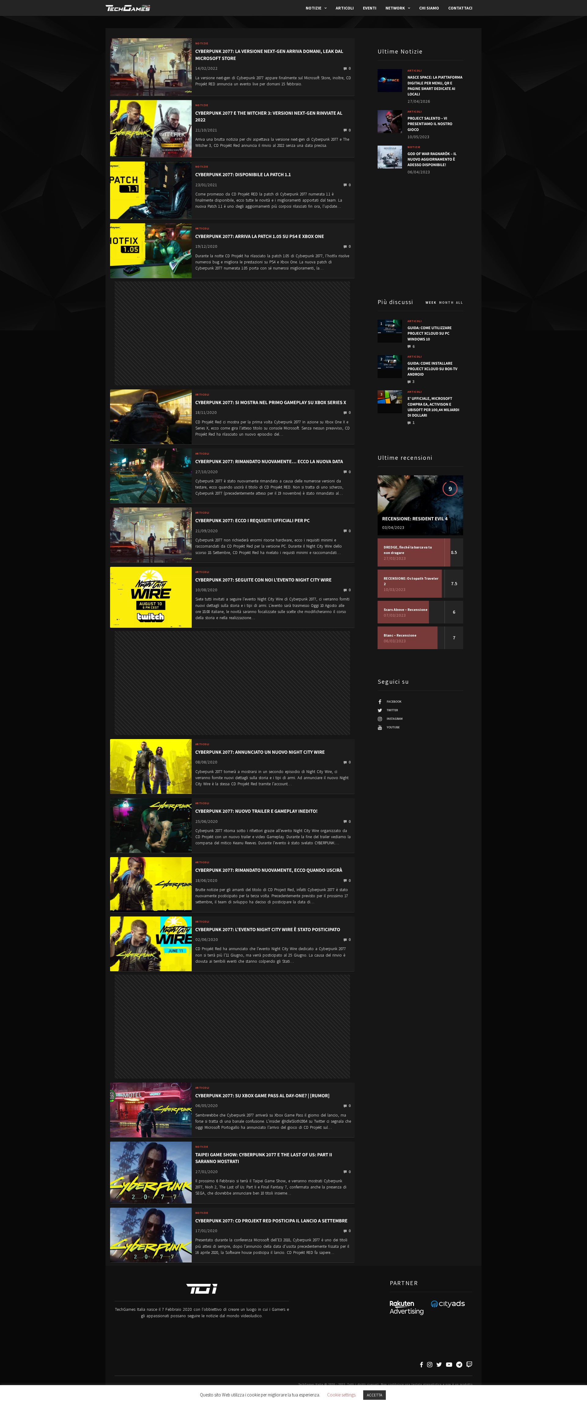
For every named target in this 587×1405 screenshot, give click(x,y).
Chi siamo (429, 8)
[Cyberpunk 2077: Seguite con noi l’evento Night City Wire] (151, 596)
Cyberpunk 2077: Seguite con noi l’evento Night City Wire (263, 580)
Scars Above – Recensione (405, 609)
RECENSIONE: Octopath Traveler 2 (411, 581)
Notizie (313, 8)
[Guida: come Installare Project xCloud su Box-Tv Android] (390, 362)
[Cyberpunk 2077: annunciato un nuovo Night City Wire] (151, 766)
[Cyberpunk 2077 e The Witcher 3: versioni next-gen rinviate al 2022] (151, 128)
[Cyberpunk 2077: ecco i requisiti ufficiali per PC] (151, 534)
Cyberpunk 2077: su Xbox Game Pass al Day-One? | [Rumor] (262, 1095)
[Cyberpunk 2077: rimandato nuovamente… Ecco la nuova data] (151, 475)
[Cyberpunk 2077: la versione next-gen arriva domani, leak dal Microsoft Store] (151, 66)
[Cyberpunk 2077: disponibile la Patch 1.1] (151, 190)
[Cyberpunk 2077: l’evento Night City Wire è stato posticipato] (151, 943)
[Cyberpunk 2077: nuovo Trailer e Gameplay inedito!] (151, 825)
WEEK (431, 302)
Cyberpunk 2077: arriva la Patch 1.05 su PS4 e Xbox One (259, 236)
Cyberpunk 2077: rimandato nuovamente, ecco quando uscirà (268, 870)
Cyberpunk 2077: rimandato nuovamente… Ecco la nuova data (269, 461)
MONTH (446, 302)
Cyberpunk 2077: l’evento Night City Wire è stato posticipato (267, 929)
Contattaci (460, 8)
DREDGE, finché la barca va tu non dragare (408, 550)
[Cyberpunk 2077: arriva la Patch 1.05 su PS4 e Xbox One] (151, 250)
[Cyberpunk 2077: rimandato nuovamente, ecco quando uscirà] (151, 884)
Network (395, 8)
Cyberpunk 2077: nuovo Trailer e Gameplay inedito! (256, 811)
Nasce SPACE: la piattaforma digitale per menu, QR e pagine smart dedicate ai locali (435, 86)
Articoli (345, 8)
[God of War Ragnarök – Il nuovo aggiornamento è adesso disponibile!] (390, 157)
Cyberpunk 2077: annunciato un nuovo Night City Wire (260, 752)
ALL (459, 302)
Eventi (369, 8)
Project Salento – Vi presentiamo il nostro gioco (430, 124)
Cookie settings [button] (341, 1395)
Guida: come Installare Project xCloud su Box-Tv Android (432, 369)
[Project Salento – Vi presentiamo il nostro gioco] (390, 121)
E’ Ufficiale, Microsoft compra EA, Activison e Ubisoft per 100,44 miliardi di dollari (433, 407)
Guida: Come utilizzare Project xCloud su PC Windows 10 (430, 333)
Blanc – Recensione (400, 635)
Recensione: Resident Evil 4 (415, 518)
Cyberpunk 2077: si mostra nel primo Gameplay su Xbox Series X (270, 402)
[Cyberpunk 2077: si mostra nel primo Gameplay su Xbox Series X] (151, 416)
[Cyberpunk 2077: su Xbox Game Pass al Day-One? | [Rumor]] (151, 1109)
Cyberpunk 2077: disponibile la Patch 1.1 (243, 174)
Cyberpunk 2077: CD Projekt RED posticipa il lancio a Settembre (271, 1220)
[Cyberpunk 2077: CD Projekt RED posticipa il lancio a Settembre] (151, 1234)
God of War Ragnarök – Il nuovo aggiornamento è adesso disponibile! (432, 159)
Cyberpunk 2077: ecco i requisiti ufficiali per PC (252, 520)
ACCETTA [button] (374, 1395)
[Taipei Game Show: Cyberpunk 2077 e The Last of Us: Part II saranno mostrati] (151, 1172)
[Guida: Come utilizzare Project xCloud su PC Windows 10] (390, 326)
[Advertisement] (232, 313)
